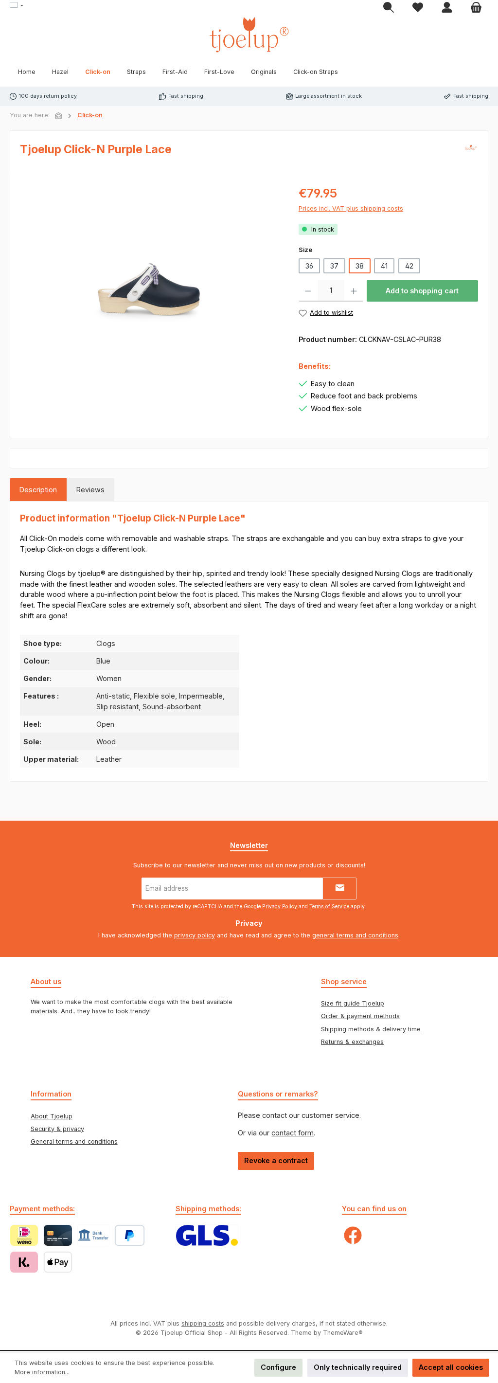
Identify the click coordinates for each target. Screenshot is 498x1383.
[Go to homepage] (249, 35)
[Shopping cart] (476, 8)
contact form (292, 1133)
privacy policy (194, 935)
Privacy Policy (279, 906)
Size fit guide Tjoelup (352, 1003)
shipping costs (202, 1323)
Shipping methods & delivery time (371, 1029)
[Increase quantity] (353, 291)
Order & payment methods (360, 1016)
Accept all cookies (451, 1367)
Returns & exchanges (352, 1041)
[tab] (38, 490)
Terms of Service (329, 906)
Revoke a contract (276, 1160)
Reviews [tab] (90, 489)
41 (384, 266)
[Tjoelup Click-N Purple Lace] (149, 289)
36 (309, 266)
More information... (42, 1372)
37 (334, 266)
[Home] (59, 116)
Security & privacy (57, 1128)
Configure (278, 1367)
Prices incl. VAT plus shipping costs (351, 208)
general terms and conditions (355, 935)
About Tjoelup (51, 1116)
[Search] (388, 8)
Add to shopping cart (422, 291)
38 (360, 266)
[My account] (447, 8)
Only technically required (358, 1367)
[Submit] (339, 888)
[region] (149, 289)
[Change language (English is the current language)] (16, 6)
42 (409, 266)
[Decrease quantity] (308, 291)
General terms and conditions (74, 1141)
